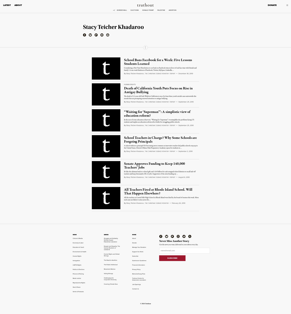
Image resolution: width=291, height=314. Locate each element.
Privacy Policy (136, 269)
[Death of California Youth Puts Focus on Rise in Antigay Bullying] (106, 94)
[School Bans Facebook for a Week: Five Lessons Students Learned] (106, 68)
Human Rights (130, 84)
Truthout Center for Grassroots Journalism (139, 279)
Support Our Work (137, 252)
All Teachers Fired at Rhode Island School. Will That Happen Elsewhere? (158, 191)
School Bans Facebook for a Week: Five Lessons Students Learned (158, 62)
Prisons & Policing (78, 274)
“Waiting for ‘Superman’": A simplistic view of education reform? (157, 113)
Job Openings (136, 284)
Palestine (161, 10)
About (18, 5)
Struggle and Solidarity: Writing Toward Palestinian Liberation (111, 240)
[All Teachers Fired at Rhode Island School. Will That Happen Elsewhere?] (106, 198)
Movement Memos (109, 269)
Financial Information (138, 265)
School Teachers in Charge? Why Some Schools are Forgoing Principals (160, 139)
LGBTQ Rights (77, 265)
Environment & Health (79, 252)
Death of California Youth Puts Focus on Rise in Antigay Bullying (158, 90)
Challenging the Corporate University (110, 279)
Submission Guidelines (139, 261)
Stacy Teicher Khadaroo (135, 73)
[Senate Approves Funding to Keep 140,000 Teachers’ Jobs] (106, 172)
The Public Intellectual (111, 265)
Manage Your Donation (139, 247)
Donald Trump (148, 10)
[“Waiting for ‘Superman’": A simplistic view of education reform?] (106, 120)
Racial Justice (77, 278)
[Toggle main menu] (284, 5)
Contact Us (135, 289)
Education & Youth (78, 247)
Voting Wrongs (108, 274)
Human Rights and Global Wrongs (111, 255)
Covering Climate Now (111, 284)
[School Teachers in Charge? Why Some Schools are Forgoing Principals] (106, 146)
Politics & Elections (78, 269)
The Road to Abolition (110, 260)
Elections (135, 10)
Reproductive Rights (79, 283)
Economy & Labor (78, 243)
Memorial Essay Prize (138, 274)
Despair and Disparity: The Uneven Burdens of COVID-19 (112, 248)
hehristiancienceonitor (157, 203)
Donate (272, 5)
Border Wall (122, 10)
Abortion (172, 10)
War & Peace (76, 287)
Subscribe (135, 256)
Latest (7, 5)
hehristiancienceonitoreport (160, 74)
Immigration (76, 261)
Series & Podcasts (78, 292)
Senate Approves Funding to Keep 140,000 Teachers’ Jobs (154, 165)
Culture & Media (78, 238)
